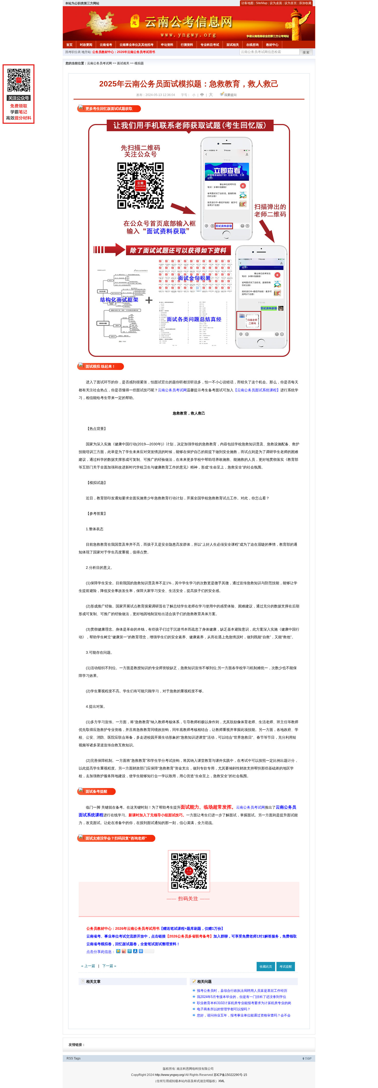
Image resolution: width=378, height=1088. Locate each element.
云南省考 (106, 45)
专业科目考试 (210, 45)
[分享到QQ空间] (118, 951)
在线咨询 (252, 45)
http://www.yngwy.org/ (170, 1075)
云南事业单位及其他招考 (137, 45)
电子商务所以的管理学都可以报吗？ (223, 1009)
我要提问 (230, 95)
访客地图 (247, 3)
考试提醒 (286, 966)
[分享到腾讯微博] (129, 951)
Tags (77, 1058)
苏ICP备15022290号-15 (230, 1075)
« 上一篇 (88, 966)
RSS (70, 1058)
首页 (69, 45)
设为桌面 (276, 3)
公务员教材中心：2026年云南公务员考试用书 (123, 52)
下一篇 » (109, 966)
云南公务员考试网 (99, 63)
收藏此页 (266, 966)
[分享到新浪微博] (124, 951)
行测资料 (187, 45)
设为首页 (290, 3)
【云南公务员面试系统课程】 (256, 390)
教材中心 (272, 45)
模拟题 (139, 63)
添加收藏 (305, 3)
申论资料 (167, 45)
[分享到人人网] (135, 951)
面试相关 (233, 45)
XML (221, 1081)
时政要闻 (86, 45)
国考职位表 (73, 52)
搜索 (306, 52)
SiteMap (261, 3)
